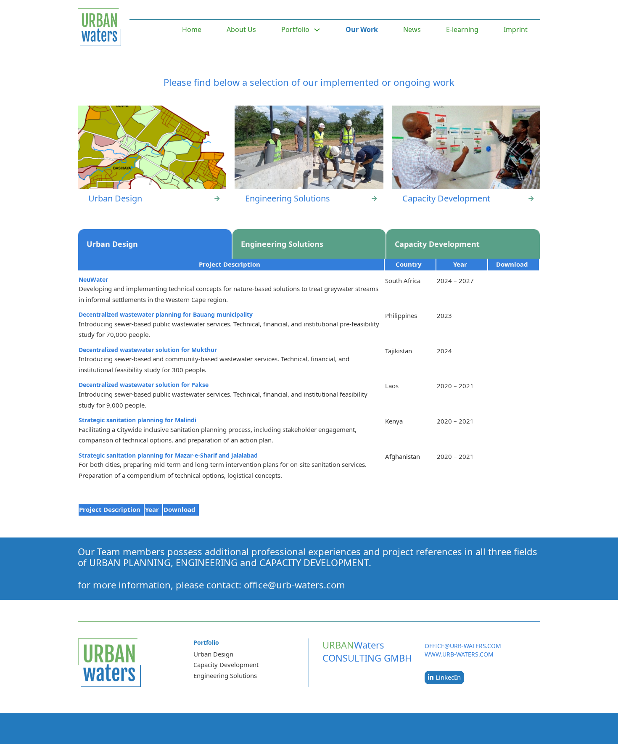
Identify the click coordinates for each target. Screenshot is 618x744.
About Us (241, 29)
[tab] (155, 244)
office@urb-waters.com (294, 584)
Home (191, 29)
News (412, 29)
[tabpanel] (308, 370)
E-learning (462, 29)
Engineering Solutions (225, 675)
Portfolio (295, 29)
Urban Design (213, 654)
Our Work (362, 29)
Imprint (516, 29)
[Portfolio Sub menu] (317, 29)
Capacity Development (226, 664)
